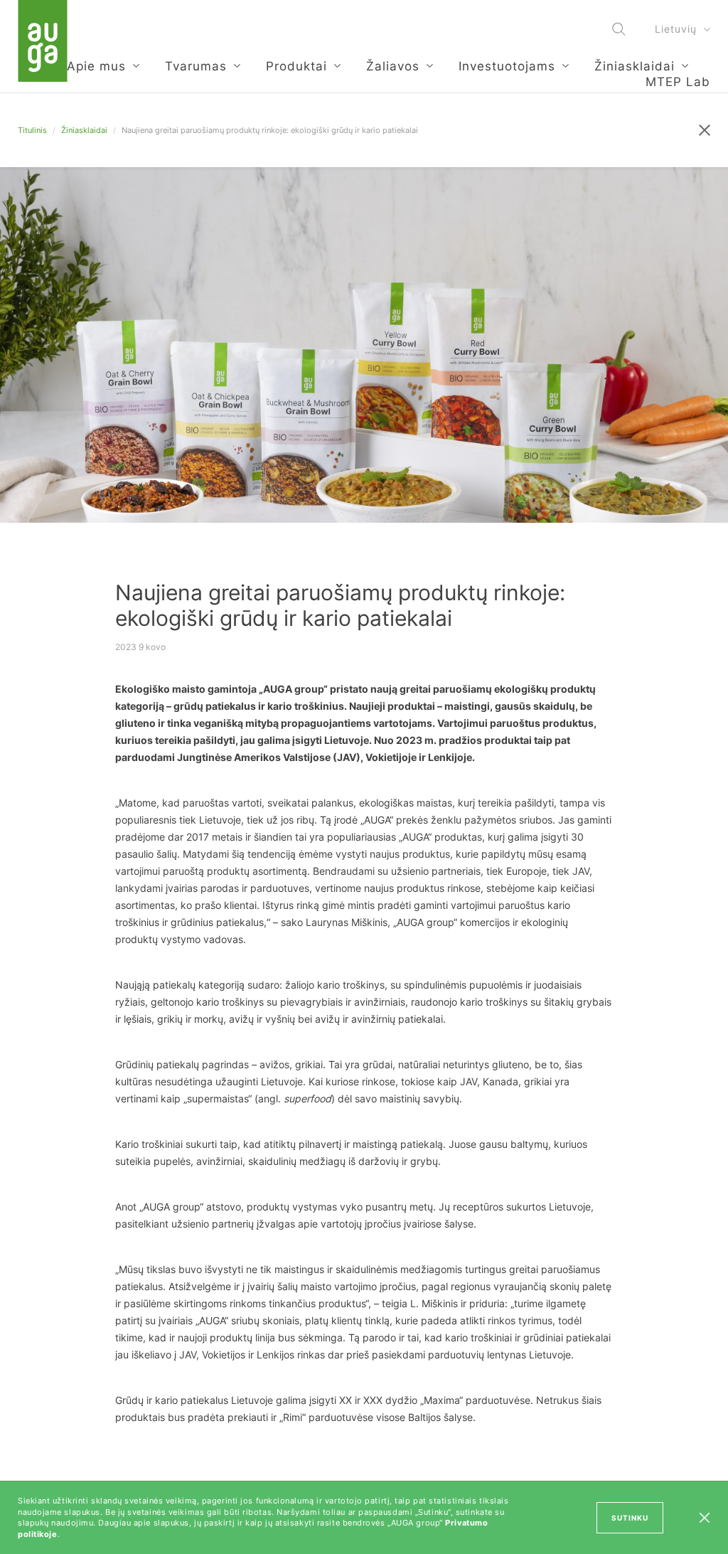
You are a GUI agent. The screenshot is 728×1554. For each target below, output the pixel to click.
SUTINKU (629, 1517)
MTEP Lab (678, 82)
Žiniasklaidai (84, 130)
